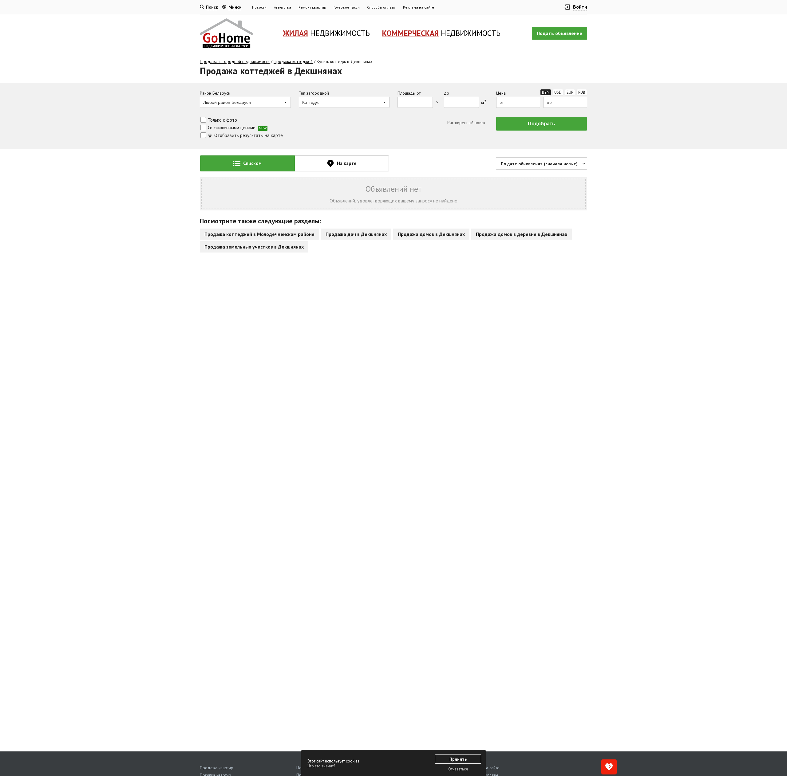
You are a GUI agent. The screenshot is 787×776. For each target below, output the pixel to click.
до (446, 93)
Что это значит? (321, 766)
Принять (458, 759)
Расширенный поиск (465, 122)
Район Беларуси (215, 93)
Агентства (282, 7)
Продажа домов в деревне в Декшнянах (521, 234)
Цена (501, 93)
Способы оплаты (381, 7)
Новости (259, 7)
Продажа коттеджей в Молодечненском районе (259, 234)
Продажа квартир (216, 767)
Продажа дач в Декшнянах (356, 234)
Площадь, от (409, 93)
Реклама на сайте (418, 7)
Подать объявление (559, 33)
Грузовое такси (347, 7)
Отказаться (458, 769)
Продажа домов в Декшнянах (431, 234)
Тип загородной (314, 93)
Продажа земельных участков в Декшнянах (254, 247)
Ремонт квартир (312, 7)
